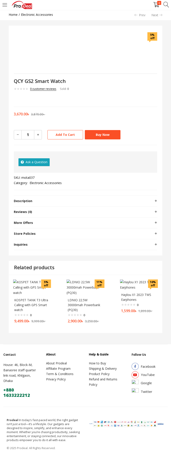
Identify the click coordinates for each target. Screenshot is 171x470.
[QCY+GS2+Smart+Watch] (21, 98)
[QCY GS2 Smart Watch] (15, 98)
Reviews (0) (23, 212)
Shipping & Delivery (103, 368)
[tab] (85, 201)
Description (23, 201)
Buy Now (103, 135)
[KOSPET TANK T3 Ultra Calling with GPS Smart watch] (32, 287)
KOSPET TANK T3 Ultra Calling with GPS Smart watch (31, 305)
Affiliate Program (58, 368)
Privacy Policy (56, 379)
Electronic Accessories (37, 14)
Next (154, 15)
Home (13, 14)
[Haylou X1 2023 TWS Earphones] (139, 284)
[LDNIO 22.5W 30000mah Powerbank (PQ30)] (85, 287)
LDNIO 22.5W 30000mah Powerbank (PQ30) (84, 305)
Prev (142, 15)
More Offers (23, 223)
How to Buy (97, 363)
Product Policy (99, 374)
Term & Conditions (59, 374)
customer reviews (43, 89)
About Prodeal (56, 363)
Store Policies (25, 233)
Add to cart (65, 135)
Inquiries (21, 244)
